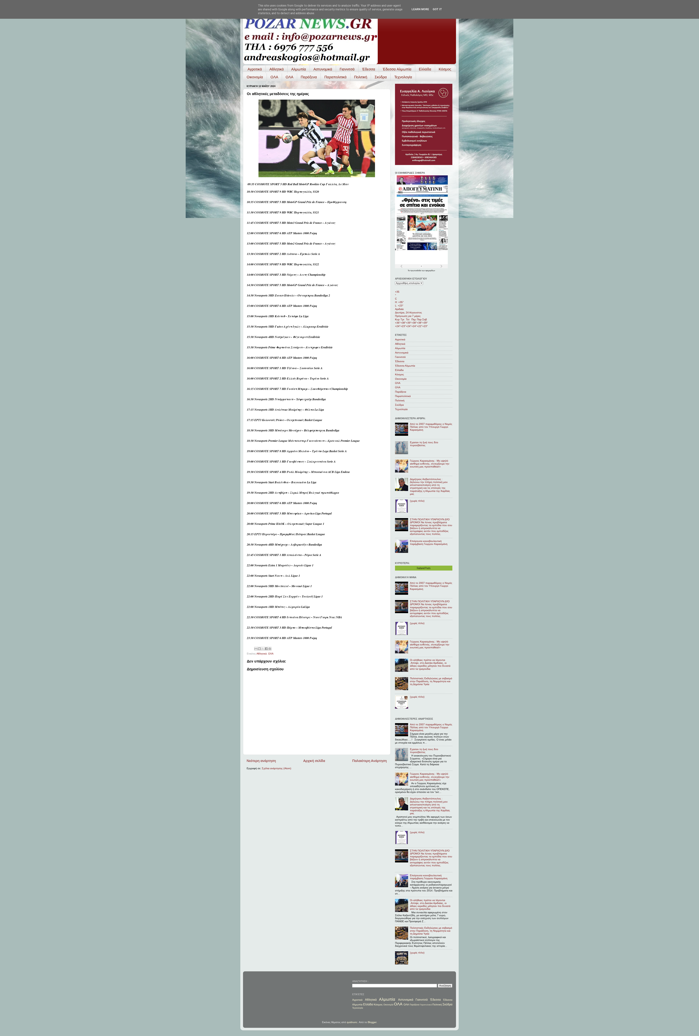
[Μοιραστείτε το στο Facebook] (266, 648)
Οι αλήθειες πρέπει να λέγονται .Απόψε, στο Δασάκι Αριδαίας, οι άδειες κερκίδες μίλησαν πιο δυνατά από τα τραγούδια (430, 664)
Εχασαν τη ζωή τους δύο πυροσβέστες (424, 444)
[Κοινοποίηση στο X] (263, 648)
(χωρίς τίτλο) (417, 501)
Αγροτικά (255, 69)
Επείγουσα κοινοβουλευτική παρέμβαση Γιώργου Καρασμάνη (428, 542)
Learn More (420, 9)
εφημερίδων (430, 271)
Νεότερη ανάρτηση (261, 761)
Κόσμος (445, 69)
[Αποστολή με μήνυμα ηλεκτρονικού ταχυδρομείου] (256, 648)
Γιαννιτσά (347, 69)
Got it (437, 9)
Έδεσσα (368, 69)
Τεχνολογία (403, 77)
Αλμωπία (298, 69)
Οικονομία (255, 77)
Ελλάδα (425, 69)
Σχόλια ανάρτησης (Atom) (276, 768)
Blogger (372, 1022)
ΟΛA (289, 77)
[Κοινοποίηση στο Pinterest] (270, 648)
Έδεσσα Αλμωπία (397, 69)
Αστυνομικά (322, 69)
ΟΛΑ (274, 77)
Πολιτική (360, 77)
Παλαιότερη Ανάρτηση (369, 761)
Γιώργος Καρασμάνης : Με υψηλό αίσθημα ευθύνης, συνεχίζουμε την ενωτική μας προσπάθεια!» (429, 463)
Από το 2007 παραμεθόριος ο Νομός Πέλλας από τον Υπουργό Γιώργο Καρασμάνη (431, 427)
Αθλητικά (276, 69)
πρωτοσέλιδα (416, 271)
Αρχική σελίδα (314, 761)
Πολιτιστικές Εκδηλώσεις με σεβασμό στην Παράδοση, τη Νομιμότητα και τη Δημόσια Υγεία (431, 681)
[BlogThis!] (259, 648)
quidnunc (352, 1022)
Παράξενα (309, 77)
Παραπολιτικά (335, 77)
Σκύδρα (381, 77)
